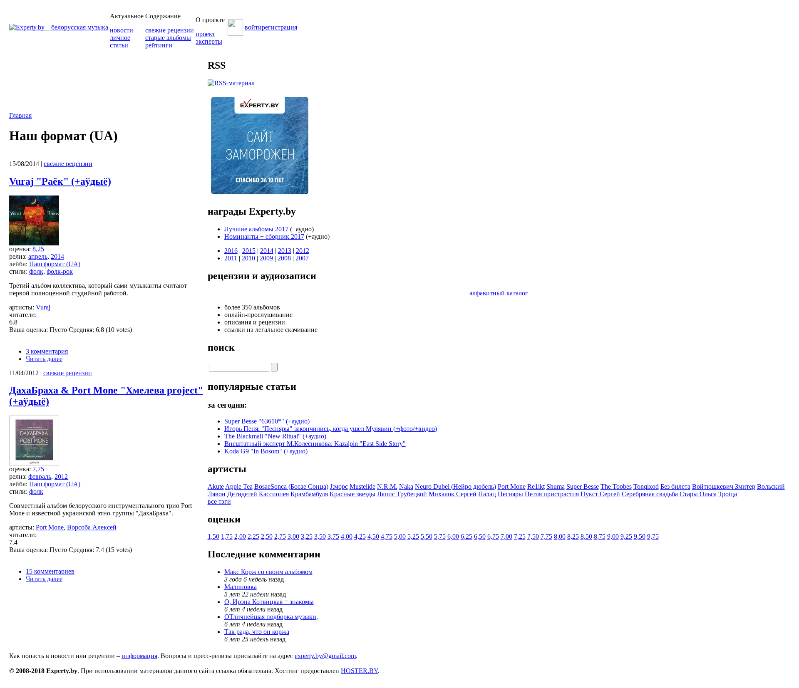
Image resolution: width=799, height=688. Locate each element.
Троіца (727, 493)
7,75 (38, 469)
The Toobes (616, 486)
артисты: (22, 307)
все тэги (219, 501)
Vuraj (43, 307)
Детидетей (242, 493)
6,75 (493, 536)
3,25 (307, 536)
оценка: (20, 248)
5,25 (413, 536)
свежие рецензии (169, 30)
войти (253, 27)
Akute (216, 486)
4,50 (373, 536)
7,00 (506, 536)
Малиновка (240, 586)
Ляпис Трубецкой (402, 493)
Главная (20, 115)
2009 (266, 258)
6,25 (466, 536)
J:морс (339, 486)
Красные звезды (352, 493)
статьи (119, 45)
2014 (57, 256)
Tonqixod (646, 486)
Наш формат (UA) (54, 263)
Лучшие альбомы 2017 (256, 229)
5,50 (426, 536)
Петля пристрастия (552, 493)
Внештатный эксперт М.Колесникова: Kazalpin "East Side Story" (315, 443)
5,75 (440, 536)
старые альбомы (168, 37)
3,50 (320, 536)
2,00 (240, 536)
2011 (230, 258)
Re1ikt (536, 486)
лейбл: (19, 263)
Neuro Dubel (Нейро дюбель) (455, 486)
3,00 (293, 536)
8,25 (38, 248)
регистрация (279, 27)
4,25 (360, 536)
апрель (37, 256)
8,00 (560, 536)
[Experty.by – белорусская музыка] (58, 27)
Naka (406, 486)
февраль (39, 476)
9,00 (613, 536)
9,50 (639, 536)
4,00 (346, 536)
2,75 (280, 536)
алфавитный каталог (498, 293)
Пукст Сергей (600, 493)
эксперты (209, 41)
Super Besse (582, 486)
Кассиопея (274, 493)
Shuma (555, 486)
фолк (36, 271)
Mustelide (362, 486)
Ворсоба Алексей (92, 527)
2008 (284, 258)
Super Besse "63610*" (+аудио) (267, 421)
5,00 (400, 536)
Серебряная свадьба (650, 493)
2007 (302, 258)
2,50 (267, 536)
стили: (19, 271)
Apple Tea (239, 486)
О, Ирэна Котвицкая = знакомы (269, 601)
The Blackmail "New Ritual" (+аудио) (275, 436)
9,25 (626, 536)
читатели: (23, 314)
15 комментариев (50, 571)
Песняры (510, 493)
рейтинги (158, 45)
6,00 (453, 536)
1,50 (213, 536)
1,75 (227, 536)
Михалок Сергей (452, 493)
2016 (231, 250)
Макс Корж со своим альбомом (268, 571)
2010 (248, 258)
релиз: (18, 256)
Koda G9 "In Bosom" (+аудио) (266, 451)
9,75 (653, 536)
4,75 (386, 536)
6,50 (480, 536)
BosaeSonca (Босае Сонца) (291, 486)
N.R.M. (387, 486)
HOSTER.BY (359, 670)
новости (121, 30)
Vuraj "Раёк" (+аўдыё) (60, 181)
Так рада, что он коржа (256, 631)
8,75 (599, 536)
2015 (249, 250)
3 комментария (47, 351)
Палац (487, 493)
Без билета (675, 486)
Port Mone (50, 527)
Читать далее (44, 358)
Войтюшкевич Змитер (723, 486)
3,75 (333, 536)
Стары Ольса (698, 493)
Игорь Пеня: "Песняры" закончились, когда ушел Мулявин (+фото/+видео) (330, 428)
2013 (284, 250)
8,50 (586, 536)
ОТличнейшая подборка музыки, (271, 616)
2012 (61, 476)
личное (120, 37)
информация (139, 655)
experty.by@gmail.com (325, 655)
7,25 (520, 536)
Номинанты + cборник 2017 (264, 236)
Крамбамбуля (309, 493)
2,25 (253, 536)
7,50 (533, 536)
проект (205, 33)
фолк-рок (60, 271)
